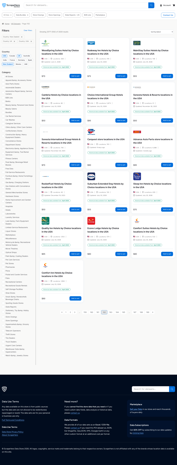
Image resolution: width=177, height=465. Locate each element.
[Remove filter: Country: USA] (31, 41)
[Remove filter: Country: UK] (14, 41)
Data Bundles (21, 15)
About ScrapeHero (10, 435)
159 (85, 312)
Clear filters (28, 30)
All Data (6, 15)
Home (7, 24)
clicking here (138, 433)
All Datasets (15, 24)
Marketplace (100, 15)
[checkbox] (4, 56)
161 (97, 312)
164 (117, 312)
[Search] (151, 5)
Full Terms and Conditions (13, 420)
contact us (75, 413)
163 (110, 312)
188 (141, 312)
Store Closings (38, 15)
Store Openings (54, 15)
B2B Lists (87, 15)
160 (91, 312)
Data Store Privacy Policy (12, 432)
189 (147, 312)
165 (123, 312)
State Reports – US (72, 15)
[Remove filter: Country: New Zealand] (21, 36)
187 (134, 312)
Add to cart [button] (75, 76)
